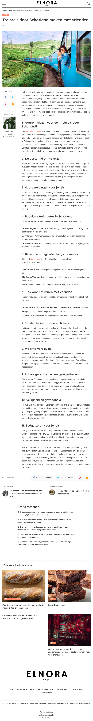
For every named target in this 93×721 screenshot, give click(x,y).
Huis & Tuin (16, 599)
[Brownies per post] (69, 586)
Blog (5, 15)
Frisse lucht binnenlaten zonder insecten (9, 134)
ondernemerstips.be (46, 715)
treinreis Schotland (34, 131)
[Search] (88, 3)
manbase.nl (46, 718)
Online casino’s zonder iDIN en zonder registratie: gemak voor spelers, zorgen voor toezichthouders (69, 652)
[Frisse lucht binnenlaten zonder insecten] (9, 123)
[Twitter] (13, 97)
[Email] (13, 104)
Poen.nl (65, 704)
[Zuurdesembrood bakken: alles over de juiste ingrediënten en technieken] (23, 586)
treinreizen (35, 259)
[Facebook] (5, 97)
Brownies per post (56, 605)
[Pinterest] (5, 104)
